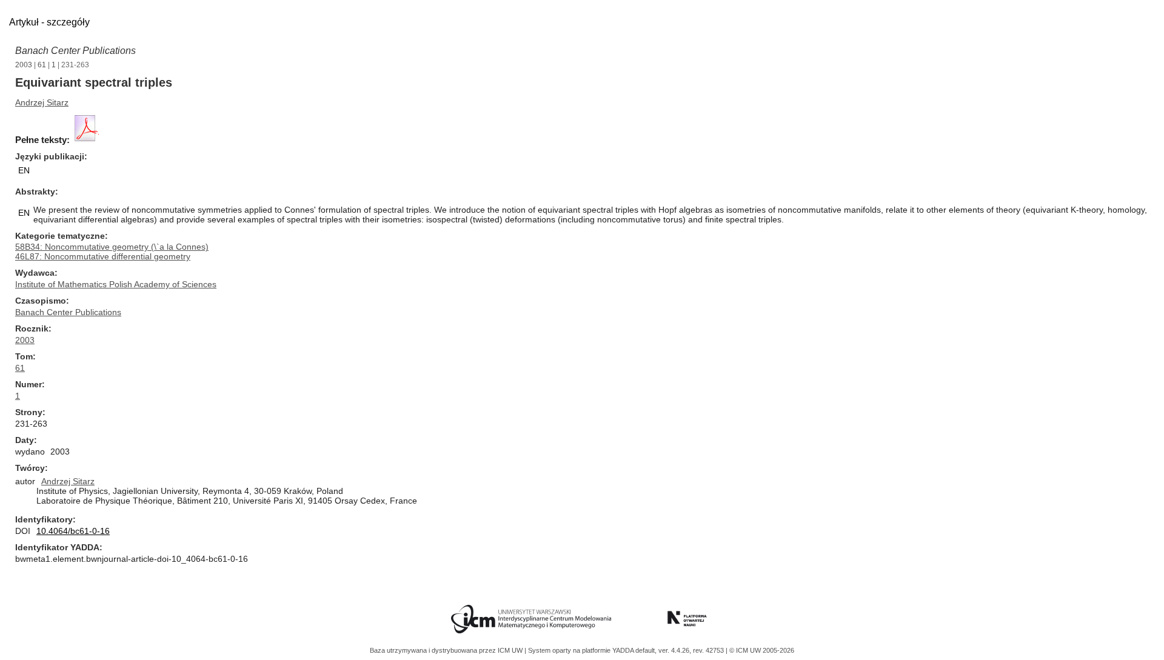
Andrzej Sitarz (42, 102)
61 (42, 65)
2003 (23, 65)
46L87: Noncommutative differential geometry (102, 256)
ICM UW (511, 650)
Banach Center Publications (75, 50)
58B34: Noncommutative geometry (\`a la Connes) (112, 247)
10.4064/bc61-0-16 (73, 531)
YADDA (623, 650)
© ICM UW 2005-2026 (761, 650)
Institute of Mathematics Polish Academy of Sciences (115, 284)
